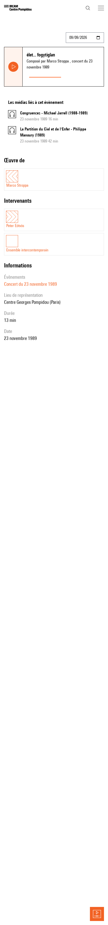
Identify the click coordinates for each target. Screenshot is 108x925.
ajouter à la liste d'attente (83, 76)
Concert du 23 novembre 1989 (30, 284)
